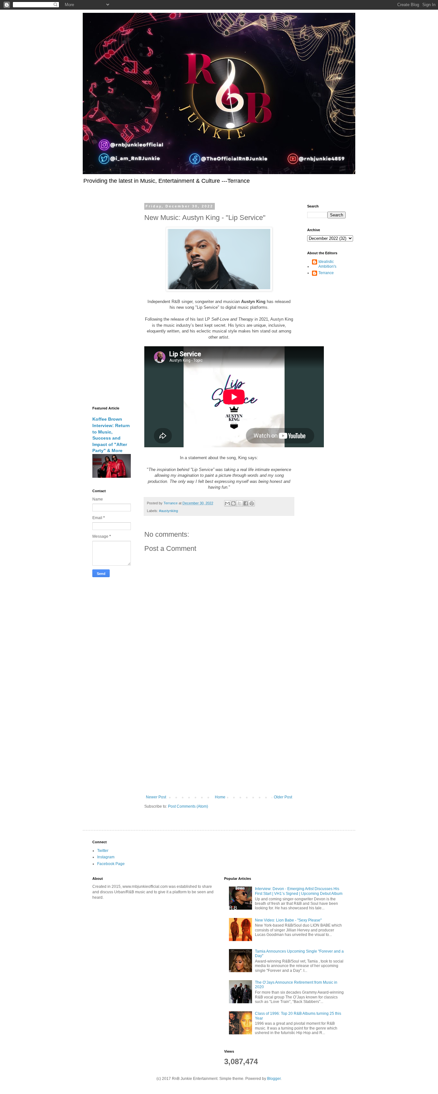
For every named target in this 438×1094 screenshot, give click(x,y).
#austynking (168, 511)
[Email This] (227, 503)
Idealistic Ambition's (327, 263)
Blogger (274, 1078)
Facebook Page (111, 864)
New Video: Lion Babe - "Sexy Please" (288, 920)
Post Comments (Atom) (188, 806)
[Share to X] (239, 503)
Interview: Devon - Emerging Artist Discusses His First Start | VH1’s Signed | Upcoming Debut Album (298, 891)
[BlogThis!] (233, 503)
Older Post (283, 797)
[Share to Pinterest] (251, 503)
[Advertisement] (219, 742)
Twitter (102, 850)
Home (220, 797)
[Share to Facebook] (245, 503)
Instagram (105, 857)
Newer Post (156, 797)
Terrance (326, 273)
